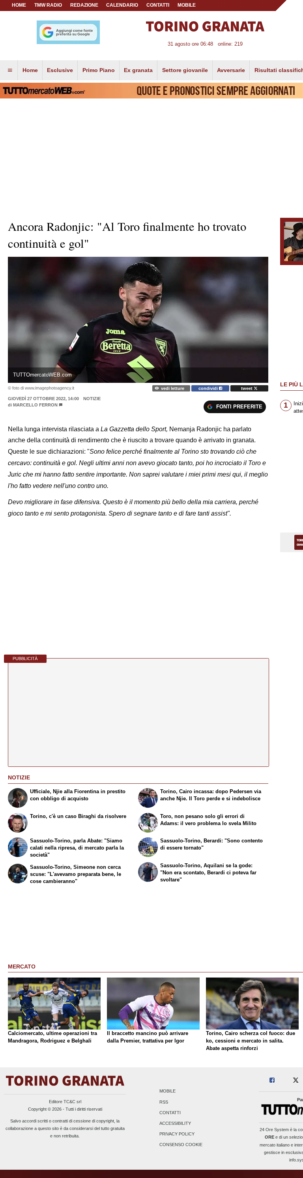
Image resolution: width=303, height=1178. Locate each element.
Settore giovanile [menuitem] (185, 70)
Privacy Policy (177, 1134)
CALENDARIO (122, 5)
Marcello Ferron (35, 405)
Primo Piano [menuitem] (98, 70)
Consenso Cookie (180, 1145)
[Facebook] (272, 1080)
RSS (163, 1102)
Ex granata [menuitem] (138, 70)
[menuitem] (10, 70)
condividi (208, 388)
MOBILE (187, 5)
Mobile (167, 1091)
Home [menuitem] (30, 70)
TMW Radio (48, 5)
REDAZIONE (84, 5)
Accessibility (175, 1123)
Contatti (170, 1112)
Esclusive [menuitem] (60, 70)
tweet (247, 388)
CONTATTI (157, 5)
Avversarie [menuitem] (231, 70)
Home (19, 5)
